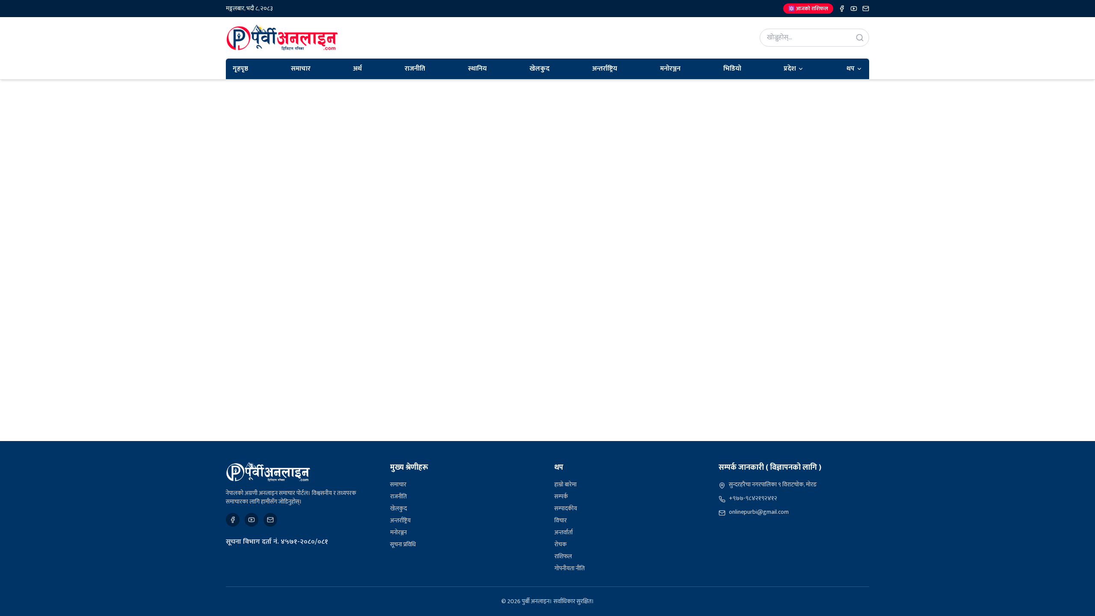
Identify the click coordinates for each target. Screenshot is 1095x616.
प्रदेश (790, 68)
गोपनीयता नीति (569, 568)
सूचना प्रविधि (403, 544)
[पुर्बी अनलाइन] (268, 472)
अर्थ (357, 68)
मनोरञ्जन (670, 68)
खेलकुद (540, 68)
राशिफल (563, 556)
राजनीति (415, 68)
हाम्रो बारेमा (565, 484)
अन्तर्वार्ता (563, 532)
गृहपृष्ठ (240, 68)
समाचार (301, 68)
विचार (560, 520)
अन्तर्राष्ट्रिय (604, 68)
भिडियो (732, 68)
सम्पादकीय (565, 508)
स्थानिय (477, 68)
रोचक (560, 544)
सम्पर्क (561, 496)
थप (850, 68)
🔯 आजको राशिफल (808, 8)
